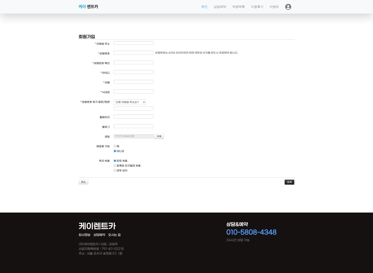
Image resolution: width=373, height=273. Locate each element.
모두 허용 (121, 160)
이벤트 (274, 6)
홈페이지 (105, 117)
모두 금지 (121, 170)
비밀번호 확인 (101, 63)
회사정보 (84, 235)
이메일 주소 (102, 43)
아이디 (105, 72)
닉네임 (105, 92)
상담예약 (220, 6)
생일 (107, 136)
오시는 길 (114, 235)
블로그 (106, 127)
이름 (106, 82)
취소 (83, 182)
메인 (204, 6)
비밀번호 (104, 53)
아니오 (120, 151)
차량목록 (238, 6)
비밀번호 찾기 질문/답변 (95, 102)
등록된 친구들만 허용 (128, 165)
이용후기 (257, 6)
